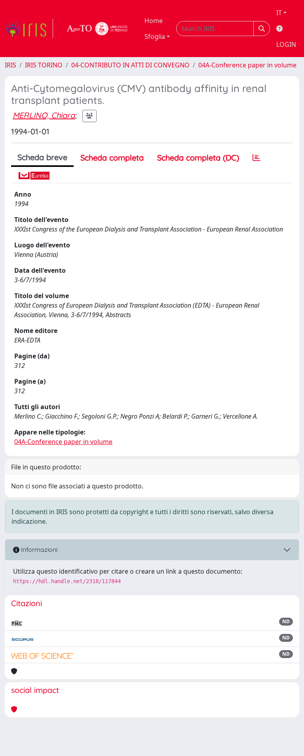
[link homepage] (29, 28)
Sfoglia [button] (154, 36)
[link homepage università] (97, 28)
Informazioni (38, 549)
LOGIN (286, 44)
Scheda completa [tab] (112, 158)
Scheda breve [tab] (42, 157)
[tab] (256, 157)
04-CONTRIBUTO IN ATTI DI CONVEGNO (130, 65)
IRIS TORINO (44, 65)
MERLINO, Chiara (44, 115)
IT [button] (279, 12)
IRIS (10, 65)
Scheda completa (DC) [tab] (198, 158)
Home (153, 20)
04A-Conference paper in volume (247, 65)
